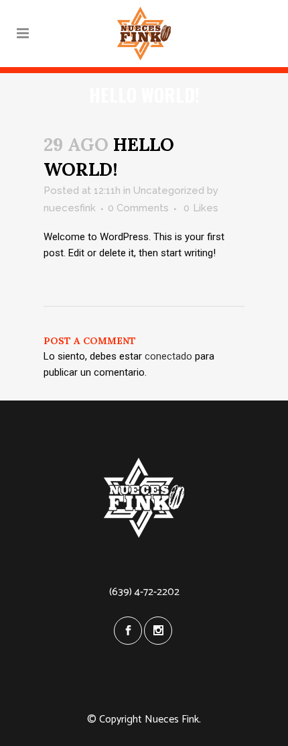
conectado (168, 356)
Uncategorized (168, 190)
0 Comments (138, 208)
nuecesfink (70, 208)
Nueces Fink (172, 719)
